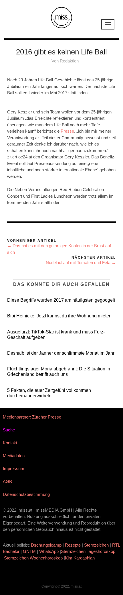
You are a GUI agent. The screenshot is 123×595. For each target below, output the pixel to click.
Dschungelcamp (46, 545)
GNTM (29, 551)
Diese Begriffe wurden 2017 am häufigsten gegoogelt (61, 300)
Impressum (13, 468)
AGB (7, 481)
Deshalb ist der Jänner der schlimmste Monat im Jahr (60, 353)
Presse (67, 131)
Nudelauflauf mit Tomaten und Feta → (81, 262)
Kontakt (10, 442)
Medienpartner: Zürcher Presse (32, 417)
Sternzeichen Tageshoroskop (88, 551)
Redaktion (69, 60)
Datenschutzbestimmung (26, 494)
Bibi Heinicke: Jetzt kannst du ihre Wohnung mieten (59, 315)
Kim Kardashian (80, 557)
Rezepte (73, 545)
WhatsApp (49, 551)
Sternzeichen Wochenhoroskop (33, 557)
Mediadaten (14, 455)
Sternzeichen (96, 545)
